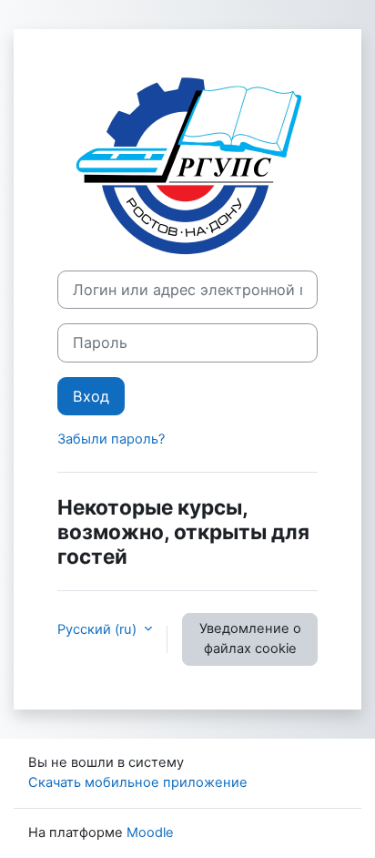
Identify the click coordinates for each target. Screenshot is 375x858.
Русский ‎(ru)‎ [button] (98, 629)
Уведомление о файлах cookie (250, 638)
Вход (91, 396)
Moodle (150, 832)
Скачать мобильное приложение (138, 782)
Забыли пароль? (111, 439)
